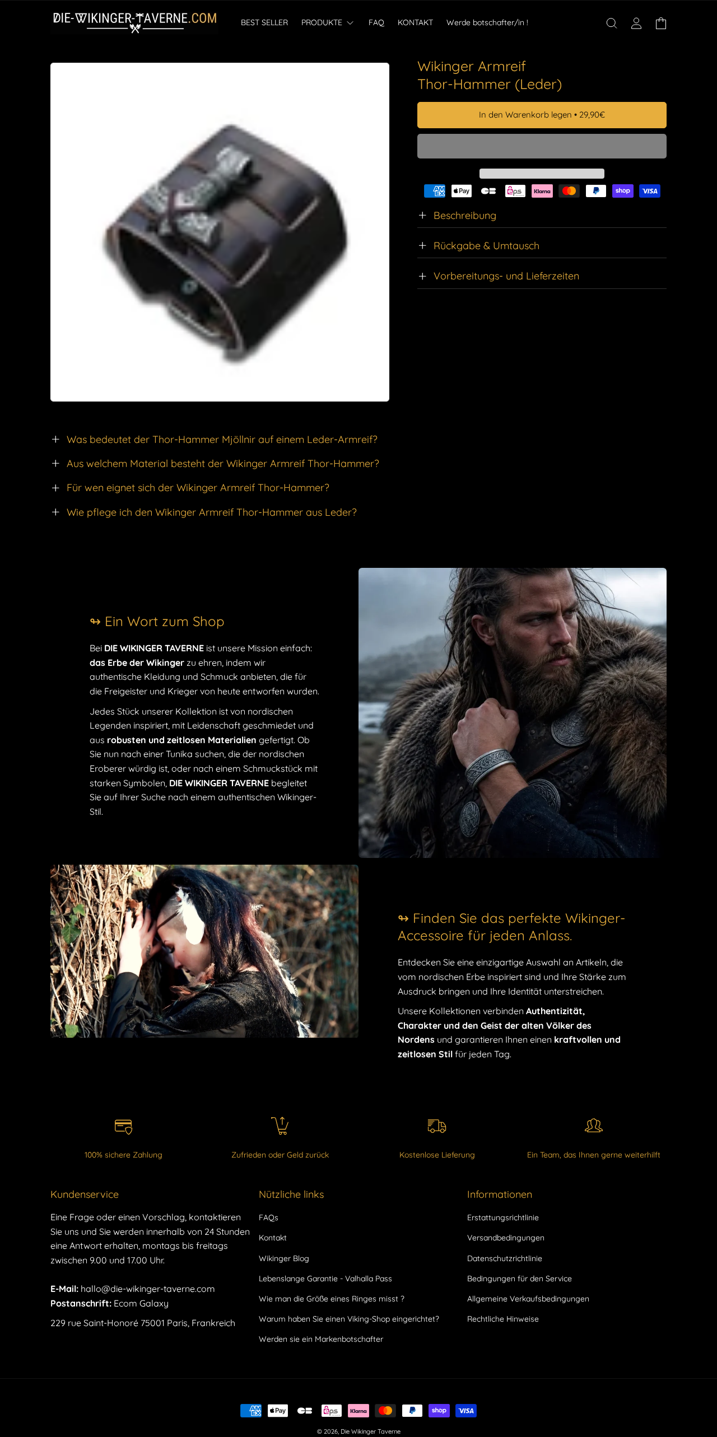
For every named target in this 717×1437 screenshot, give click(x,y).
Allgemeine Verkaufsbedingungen (528, 1299)
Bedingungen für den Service (519, 1278)
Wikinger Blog (284, 1258)
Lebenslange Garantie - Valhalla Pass (325, 1278)
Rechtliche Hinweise (503, 1319)
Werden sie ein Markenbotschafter (321, 1339)
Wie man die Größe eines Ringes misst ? (331, 1299)
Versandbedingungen (505, 1238)
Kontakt (273, 1238)
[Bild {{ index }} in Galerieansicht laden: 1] (220, 232)
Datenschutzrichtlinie (504, 1258)
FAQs (268, 1217)
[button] (542, 147)
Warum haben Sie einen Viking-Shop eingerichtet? (349, 1319)
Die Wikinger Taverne (371, 1431)
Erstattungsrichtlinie (503, 1217)
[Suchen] (611, 23)
